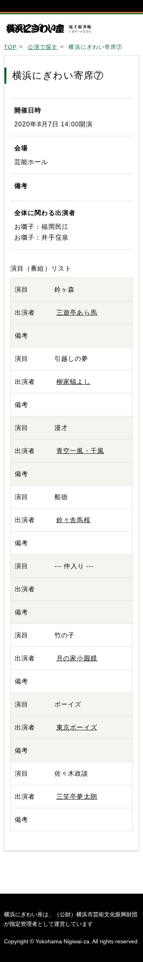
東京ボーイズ (76, 727)
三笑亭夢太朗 (76, 796)
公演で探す (43, 47)
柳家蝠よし (73, 381)
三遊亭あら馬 (76, 312)
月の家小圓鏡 (76, 658)
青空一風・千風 (80, 450)
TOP (10, 47)
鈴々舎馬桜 (73, 520)
